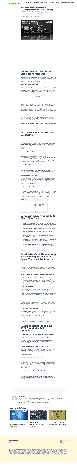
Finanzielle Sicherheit (45, 2)
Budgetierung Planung (34, 2)
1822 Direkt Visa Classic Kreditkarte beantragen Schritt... (37, 424)
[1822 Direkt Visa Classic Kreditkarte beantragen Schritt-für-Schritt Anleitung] (38, 419)
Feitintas (61, 441)
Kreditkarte (27, 2)
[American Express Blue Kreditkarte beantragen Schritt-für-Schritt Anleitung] (19, 419)
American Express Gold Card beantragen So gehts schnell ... (57, 424)
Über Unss (62, 444)
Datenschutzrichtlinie (64, 440)
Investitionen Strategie (55, 2)
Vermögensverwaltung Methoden (67, 2)
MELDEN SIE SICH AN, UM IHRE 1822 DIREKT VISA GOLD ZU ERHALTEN (35, 196)
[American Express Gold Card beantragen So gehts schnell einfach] (58, 419)
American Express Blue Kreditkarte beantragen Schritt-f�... (17, 424)
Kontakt (61, 442)
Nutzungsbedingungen (64, 443)
